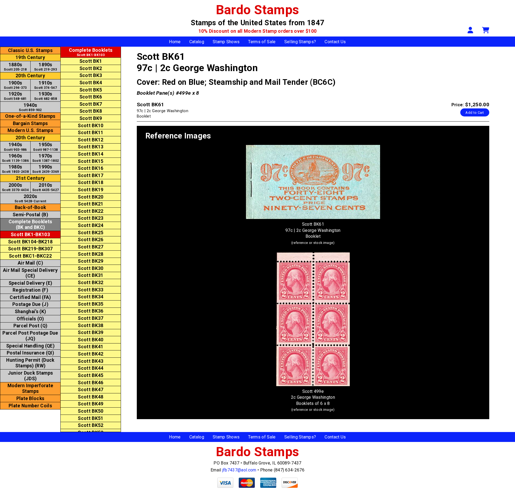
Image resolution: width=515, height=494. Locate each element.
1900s (15, 85)
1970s (45, 158)
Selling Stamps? (300, 41)
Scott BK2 (90, 68)
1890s (45, 66)
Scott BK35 (90, 304)
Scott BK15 (90, 161)
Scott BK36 (90, 311)
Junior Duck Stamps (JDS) (30, 375)
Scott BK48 (90, 397)
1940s (30, 107)
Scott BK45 (90, 375)
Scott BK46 (90, 382)
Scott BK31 (90, 275)
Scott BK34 (90, 296)
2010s (45, 187)
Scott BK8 (90, 111)
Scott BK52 (90, 425)
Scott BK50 (90, 411)
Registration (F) (30, 290)
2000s (15, 187)
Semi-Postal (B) (30, 214)
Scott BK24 (90, 225)
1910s (45, 85)
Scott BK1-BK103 (30, 234)
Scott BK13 (90, 146)
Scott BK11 (90, 132)
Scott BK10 (90, 125)
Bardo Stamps (257, 9)
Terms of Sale (261, 41)
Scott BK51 (90, 418)
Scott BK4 (90, 82)
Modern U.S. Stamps (30, 130)
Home (175, 41)
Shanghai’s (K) (30, 311)
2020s (30, 198)
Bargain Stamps (30, 123)
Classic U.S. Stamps (30, 50)
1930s (45, 96)
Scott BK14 (90, 154)
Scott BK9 (90, 118)
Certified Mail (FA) (30, 297)
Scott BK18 (90, 182)
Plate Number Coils (30, 405)
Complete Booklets (30, 224)
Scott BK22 (90, 211)
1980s (15, 169)
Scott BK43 (90, 361)
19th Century (30, 57)
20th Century (30, 75)
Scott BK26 (90, 239)
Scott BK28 (90, 254)
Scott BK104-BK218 (30, 241)
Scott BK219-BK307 (30, 248)
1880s (15, 66)
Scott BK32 (90, 282)
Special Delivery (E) (30, 283)
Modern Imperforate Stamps (30, 388)
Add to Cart (474, 113)
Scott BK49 (90, 404)
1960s (15, 158)
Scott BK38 (90, 325)
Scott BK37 (90, 318)
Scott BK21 (90, 204)
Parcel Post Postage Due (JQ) (30, 335)
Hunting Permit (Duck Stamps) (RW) (30, 362)
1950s (45, 146)
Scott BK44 (90, 368)
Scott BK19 (90, 189)
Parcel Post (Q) (30, 325)
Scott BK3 (90, 75)
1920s (15, 96)
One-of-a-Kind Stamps (30, 116)
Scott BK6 (90, 97)
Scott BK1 (90, 61)
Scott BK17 (90, 175)
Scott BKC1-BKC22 (30, 256)
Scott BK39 (90, 332)
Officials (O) (30, 318)
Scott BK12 (90, 139)
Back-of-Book (30, 207)
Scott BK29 (90, 261)
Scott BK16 (90, 168)
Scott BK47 (90, 389)
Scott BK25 (90, 232)
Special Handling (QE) (30, 346)
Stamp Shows (226, 41)
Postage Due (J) (30, 304)
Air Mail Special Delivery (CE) (30, 273)
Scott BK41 (90, 346)
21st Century (30, 178)
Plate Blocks (30, 398)
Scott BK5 (90, 90)
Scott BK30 (90, 268)
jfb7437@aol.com (239, 470)
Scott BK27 (90, 247)
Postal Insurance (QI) (30, 353)
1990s (45, 169)
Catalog (196, 41)
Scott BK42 (90, 354)
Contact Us (335, 41)
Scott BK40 (90, 339)
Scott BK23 (90, 218)
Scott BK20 (90, 197)
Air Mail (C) (30, 263)
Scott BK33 (90, 289)
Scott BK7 (90, 104)
